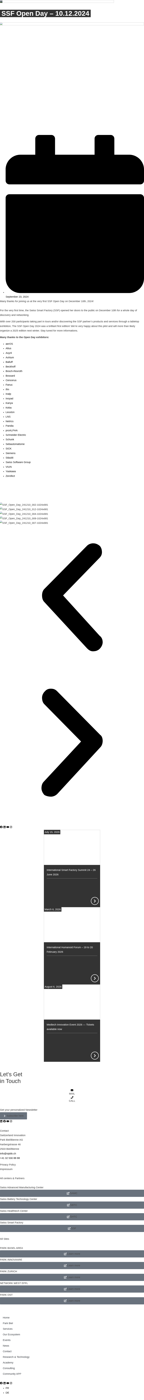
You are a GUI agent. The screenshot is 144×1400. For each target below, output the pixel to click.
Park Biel (8, 1323)
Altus (8, 348)
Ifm (7, 389)
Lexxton (10, 412)
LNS (8, 416)
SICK (9, 448)
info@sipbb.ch (8, 1153)
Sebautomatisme (15, 444)
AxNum (10, 357)
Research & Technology (16, 1357)
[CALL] (72, 1097)
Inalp (8, 393)
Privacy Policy (8, 1164)
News (6, 1345)
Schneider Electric (16, 435)
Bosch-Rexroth (14, 371)
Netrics (10, 421)
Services (8, 1328)
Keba (9, 407)
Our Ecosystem (11, 1334)
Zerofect (10, 476)
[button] (72, 598)
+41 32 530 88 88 (10, 1158)
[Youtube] (7, 827)
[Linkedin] (4, 827)
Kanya (9, 403)
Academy (8, 1362)
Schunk (10, 439)
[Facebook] (1, 827)
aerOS (9, 343)
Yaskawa (11, 471)
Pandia (10, 425)
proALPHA (12, 430)
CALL (72, 1100)
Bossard (10, 375)
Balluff (9, 362)
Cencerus (11, 380)
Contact (7, 1351)
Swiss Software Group (18, 462)
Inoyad (9, 398)
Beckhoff (10, 366)
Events (7, 1340)
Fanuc (9, 384)
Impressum (6, 1169)
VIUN (9, 466)
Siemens (10, 453)
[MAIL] (72, 1090)
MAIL (72, 1093)
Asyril (9, 353)
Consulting (9, 1368)
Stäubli (9, 457)
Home (6, 1317)
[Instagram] (11, 827)
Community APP (12, 1373)
